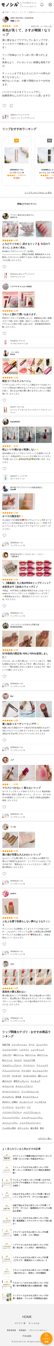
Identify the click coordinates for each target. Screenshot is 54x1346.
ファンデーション (19, 1044)
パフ (29, 1107)
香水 (42, 1128)
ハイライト (24, 1050)
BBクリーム (19, 1055)
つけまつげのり (29, 1076)
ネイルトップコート (24, 1086)
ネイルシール (8, 1086)
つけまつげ (16, 1076)
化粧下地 (6, 1044)
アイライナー (29, 1065)
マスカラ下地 (29, 1060)
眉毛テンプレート (21, 1081)
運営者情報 (11, 1330)
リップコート (8, 1107)
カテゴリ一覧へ (45, 1138)
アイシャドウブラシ (11, 1118)
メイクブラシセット (32, 1112)
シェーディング (37, 1050)
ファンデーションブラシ (32, 1118)
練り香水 (34, 1128)
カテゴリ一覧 (20, 1323)
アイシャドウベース (11, 1071)
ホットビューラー (40, 1071)
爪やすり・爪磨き (10, 1102)
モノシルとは (33, 1323)
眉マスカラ (7, 1081)
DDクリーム (42, 1055)
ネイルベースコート (11, 1091)
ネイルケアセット (30, 1097)
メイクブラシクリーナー (30, 1123)
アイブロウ (26, 1071)
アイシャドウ (42, 1065)
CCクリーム (30, 1055)
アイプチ (6, 1076)
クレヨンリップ (26, 1102)
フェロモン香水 (9, 1128)
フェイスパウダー (10, 1050)
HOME (27, 1317)
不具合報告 (27, 1336)
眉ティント (43, 1076)
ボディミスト (23, 1128)
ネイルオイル (8, 1097)
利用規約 (22, 1330)
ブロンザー (7, 1055)
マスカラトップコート (12, 1065)
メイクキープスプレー (12, 1112)
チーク (31, 1044)
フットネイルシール (30, 1091)
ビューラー (20, 1107)
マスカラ (18, 1060)
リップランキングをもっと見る (38, 193)
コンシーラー (42, 1044)
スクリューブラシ (10, 1123)
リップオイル (40, 1102)
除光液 (18, 1097)
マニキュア (35, 1081)
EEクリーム (7, 1060)
